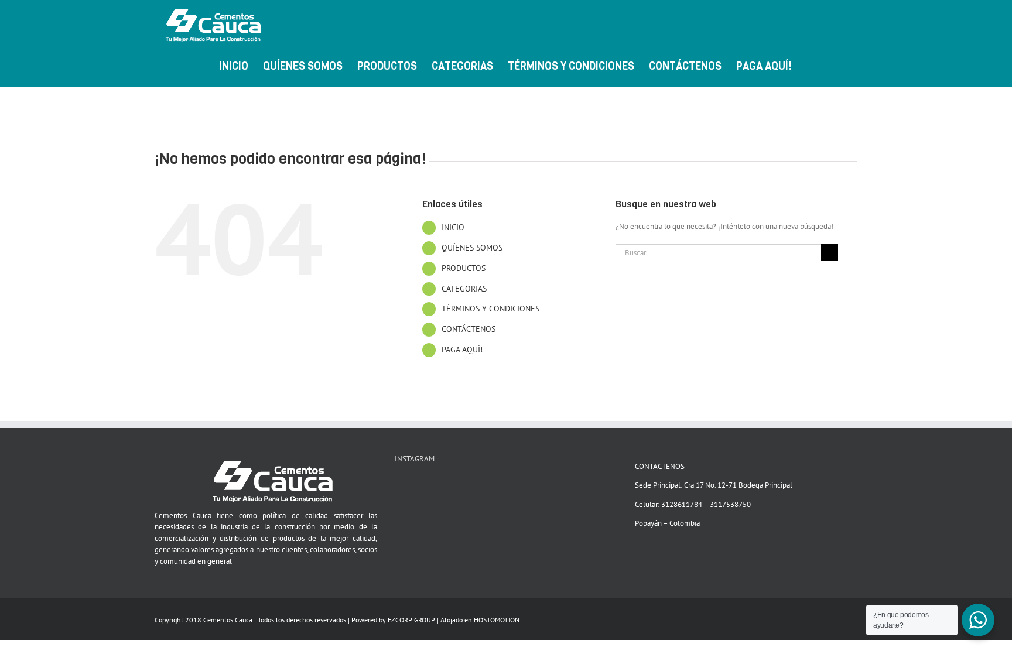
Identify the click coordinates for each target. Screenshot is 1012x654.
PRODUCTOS (464, 268)
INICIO (453, 227)
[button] (839, 65)
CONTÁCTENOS (468, 329)
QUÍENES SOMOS (472, 247)
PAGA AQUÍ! (462, 349)
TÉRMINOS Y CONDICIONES (490, 308)
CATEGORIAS (464, 288)
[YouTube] (398, 486)
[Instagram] (413, 486)
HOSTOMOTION (496, 619)
